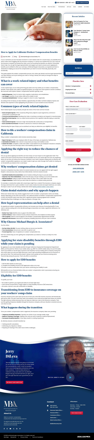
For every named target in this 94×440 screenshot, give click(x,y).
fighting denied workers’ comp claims (43, 186)
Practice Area (51, 6)
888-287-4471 (70, 2)
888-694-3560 (54, 407)
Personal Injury (70, 93)
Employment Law (71, 89)
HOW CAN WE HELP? (71, 113)
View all (78, 60)
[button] (82, 2)
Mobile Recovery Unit (56, 423)
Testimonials (61, 6)
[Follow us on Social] (5, 429)
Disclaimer (13, 437)
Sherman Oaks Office (56, 410)
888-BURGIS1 (61, 2)
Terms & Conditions (37, 437)
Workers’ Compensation (73, 86)
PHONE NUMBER (70, 133)
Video (74, 6)
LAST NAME (82, 126)
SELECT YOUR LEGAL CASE (72, 106)
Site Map (6, 437)
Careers (80, 6)
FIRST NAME (69, 126)
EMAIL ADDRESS (70, 141)
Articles (69, 6)
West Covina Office (55, 420)
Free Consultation (76, 413)
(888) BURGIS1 (78, 169)
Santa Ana (53, 417)
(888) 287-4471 (78, 172)
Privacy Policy (24, 437)
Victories (86, 6)
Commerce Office (55, 415)
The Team (43, 6)
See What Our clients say (14, 382)
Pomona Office (54, 412)
